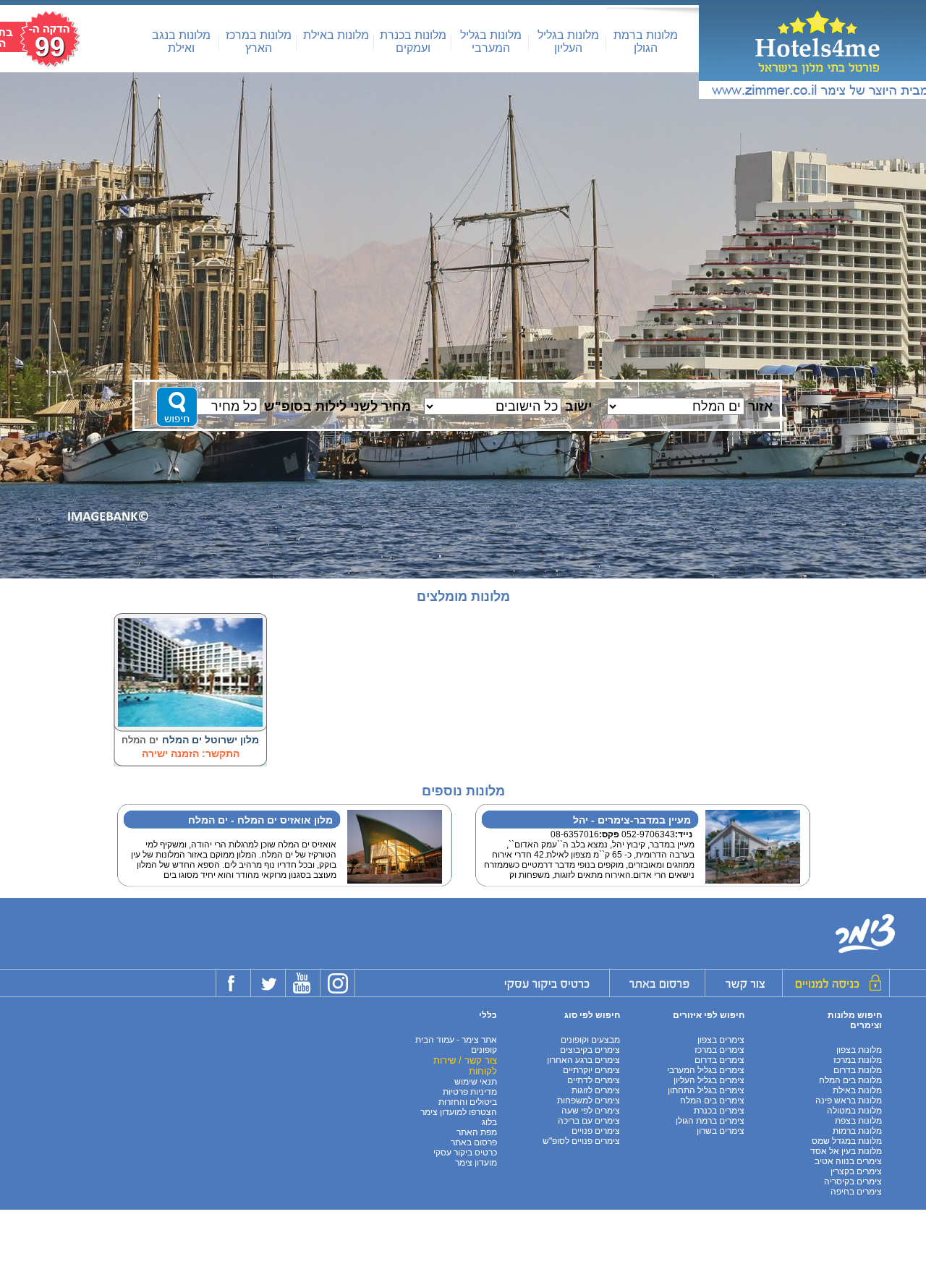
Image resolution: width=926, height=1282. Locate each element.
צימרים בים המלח (712, 1100)
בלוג (489, 1122)
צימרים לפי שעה (590, 1111)
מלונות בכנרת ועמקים (413, 41)
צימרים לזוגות (596, 1090)
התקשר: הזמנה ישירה (190, 753)
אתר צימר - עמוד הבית (456, 1040)
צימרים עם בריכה (589, 1121)
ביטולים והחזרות (467, 1102)
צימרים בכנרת (719, 1111)
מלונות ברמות (857, 1131)
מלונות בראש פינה (848, 1100)
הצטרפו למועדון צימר (458, 1112)
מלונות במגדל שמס (847, 1141)
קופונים (484, 1050)
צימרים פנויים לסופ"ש (581, 1141)
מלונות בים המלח (850, 1080)
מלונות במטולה (854, 1111)
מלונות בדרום (857, 1070)
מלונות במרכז (857, 1060)
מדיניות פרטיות (470, 1092)
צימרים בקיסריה (853, 1181)
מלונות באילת (336, 35)
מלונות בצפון (859, 1050)
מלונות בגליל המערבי (491, 41)
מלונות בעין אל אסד (846, 1151)
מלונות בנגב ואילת (181, 41)
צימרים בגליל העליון (709, 1080)
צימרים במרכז (719, 1050)
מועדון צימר (476, 1163)
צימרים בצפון (720, 1040)
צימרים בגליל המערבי (705, 1070)
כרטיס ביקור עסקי (465, 1153)
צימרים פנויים (596, 1131)
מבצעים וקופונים (590, 1040)
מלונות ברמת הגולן (645, 41)
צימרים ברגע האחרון (583, 1060)
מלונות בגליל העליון (568, 41)
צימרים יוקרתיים (591, 1070)
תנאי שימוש (475, 1082)
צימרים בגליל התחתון (706, 1090)
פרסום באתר (474, 1142)
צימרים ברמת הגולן (710, 1121)
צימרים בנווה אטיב (848, 1161)
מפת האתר (476, 1132)
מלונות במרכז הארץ (259, 41)
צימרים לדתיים (593, 1080)
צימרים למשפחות (588, 1100)
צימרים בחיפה (856, 1192)
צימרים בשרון (720, 1131)
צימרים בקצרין (856, 1171)
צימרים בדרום (719, 1060)
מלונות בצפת (858, 1121)
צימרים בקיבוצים (590, 1050)
